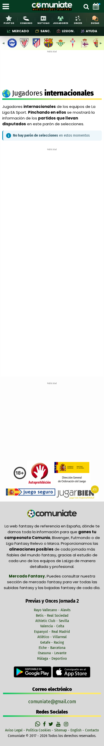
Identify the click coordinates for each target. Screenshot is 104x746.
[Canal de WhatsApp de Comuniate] (38, 724)
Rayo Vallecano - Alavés (52, 610)
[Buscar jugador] (86, 6)
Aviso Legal (13, 730)
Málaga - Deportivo (52, 658)
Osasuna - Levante (52, 653)
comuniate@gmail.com (52, 701)
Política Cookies (38, 730)
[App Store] (71, 672)
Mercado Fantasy (27, 576)
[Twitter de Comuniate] (51, 724)
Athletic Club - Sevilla (52, 620)
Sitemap (60, 730)
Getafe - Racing (52, 642)
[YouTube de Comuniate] (59, 724)
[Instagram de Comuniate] (66, 724)
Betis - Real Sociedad (52, 615)
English (76, 730)
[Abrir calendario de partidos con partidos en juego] (95, 6)
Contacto (92, 730)
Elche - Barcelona (52, 647)
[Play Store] (33, 672)
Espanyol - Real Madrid (52, 631)
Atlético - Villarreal (52, 637)
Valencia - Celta (52, 626)
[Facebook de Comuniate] (45, 724)
